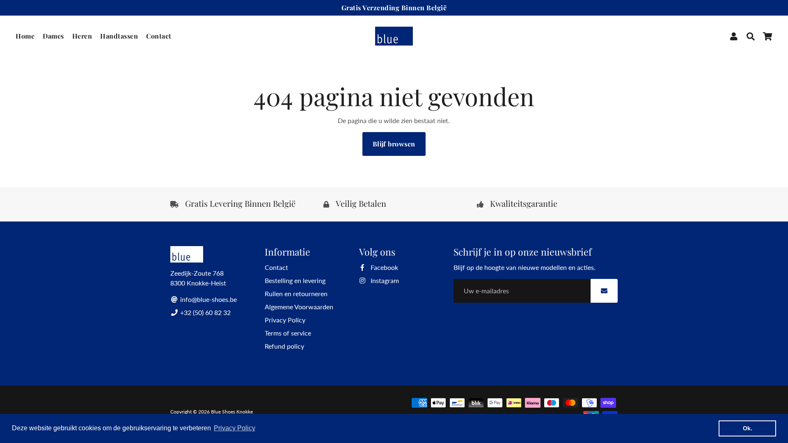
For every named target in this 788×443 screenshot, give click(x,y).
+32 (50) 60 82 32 (205, 312)
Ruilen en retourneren (296, 293)
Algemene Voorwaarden (299, 307)
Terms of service (288, 333)
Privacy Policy (285, 320)
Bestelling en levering (295, 280)
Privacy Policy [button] (234, 428)
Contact (159, 36)
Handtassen (119, 36)
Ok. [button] (747, 428)
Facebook (383, 267)
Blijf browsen (394, 143)
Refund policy (284, 346)
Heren (82, 36)
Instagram (384, 280)
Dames (53, 36)
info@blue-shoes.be (208, 299)
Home (25, 36)
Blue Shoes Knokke (232, 412)
